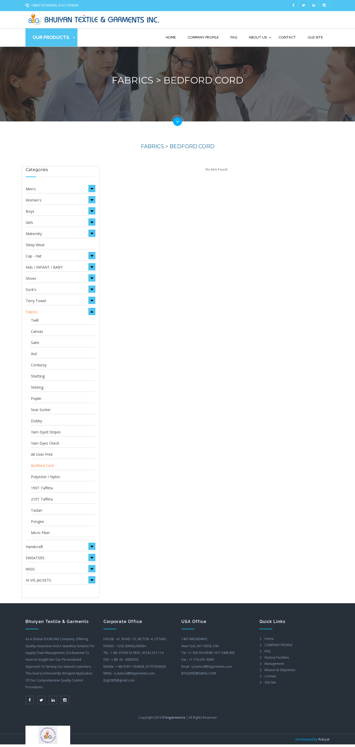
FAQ (234, 37)
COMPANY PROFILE (203, 37)
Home (171, 37)
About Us (258, 37)
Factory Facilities (277, 657)
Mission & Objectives (280, 670)
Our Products (50, 37)
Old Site (315, 37)
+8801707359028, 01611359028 (54, 5)
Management (274, 663)
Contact (287, 37)
